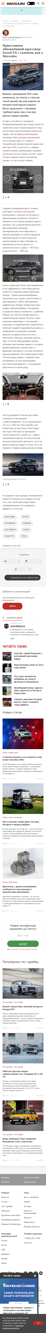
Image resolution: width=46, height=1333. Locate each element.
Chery (24, 535)
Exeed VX (9, 535)
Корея (4, 1263)
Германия (5, 1254)
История (27, 1206)
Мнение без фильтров (11, 1224)
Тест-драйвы (7, 1206)
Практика (5, 1210)
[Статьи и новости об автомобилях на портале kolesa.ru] (15, 3)
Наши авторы (30, 1182)
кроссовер (10, 516)
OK (38, 1323)
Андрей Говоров (14, 37)
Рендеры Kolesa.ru (32, 1226)
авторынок (10, 522)
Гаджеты (27, 1217)
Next (39, 178)
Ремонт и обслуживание (30, 1211)
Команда (5, 1177)
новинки (27, 522)
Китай (25, 516)
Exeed (26, 529)
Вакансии (28, 1242)
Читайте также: (15, 646)
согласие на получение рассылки (24, 949)
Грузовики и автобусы (10, 1215)
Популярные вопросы (10, 1219)
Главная (6, 21)
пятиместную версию (24, 211)
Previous (7, 178)
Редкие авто (29, 1222)
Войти (12, 606)
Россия (4, 1240)
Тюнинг (27, 1201)
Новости (15, 21)
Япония (4, 1258)
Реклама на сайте (31, 1177)
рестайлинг (10, 529)
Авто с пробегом (31, 1197)
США (3, 1249)
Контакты (5, 1182)
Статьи (4, 1201)
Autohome (8, 153)
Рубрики (5, 1192)
